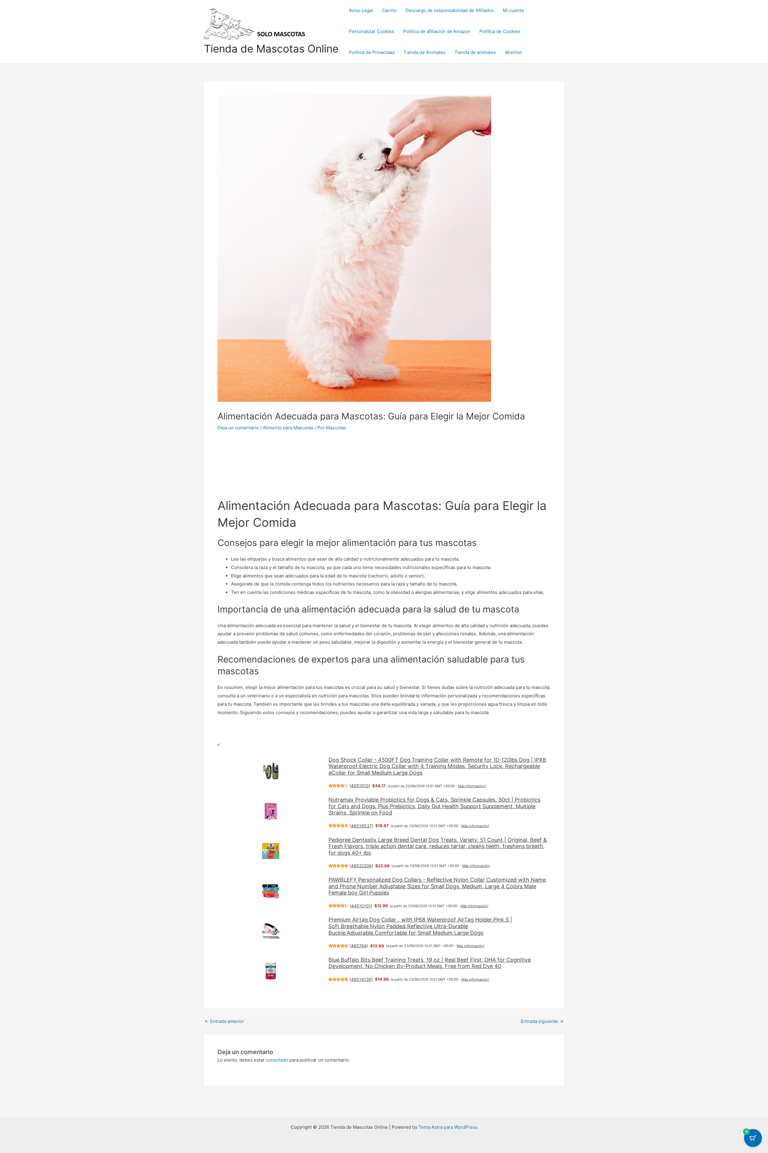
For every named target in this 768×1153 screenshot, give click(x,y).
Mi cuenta (513, 10)
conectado (277, 1060)
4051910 (360, 785)
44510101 (361, 905)
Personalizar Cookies (371, 31)
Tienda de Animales (425, 52)
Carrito (389, 10)
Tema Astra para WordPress (448, 1127)
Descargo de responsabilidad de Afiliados (450, 10)
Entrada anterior (224, 1021)
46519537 (361, 825)
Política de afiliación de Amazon (436, 31)
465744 (359, 945)
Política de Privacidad (371, 52)
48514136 (361, 979)
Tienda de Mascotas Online (271, 48)
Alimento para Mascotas (288, 428)
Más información (471, 786)
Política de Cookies (499, 31)
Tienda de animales (475, 52)
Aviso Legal (361, 10)
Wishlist (513, 52)
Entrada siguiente (542, 1021)
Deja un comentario (238, 428)
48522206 (361, 865)
